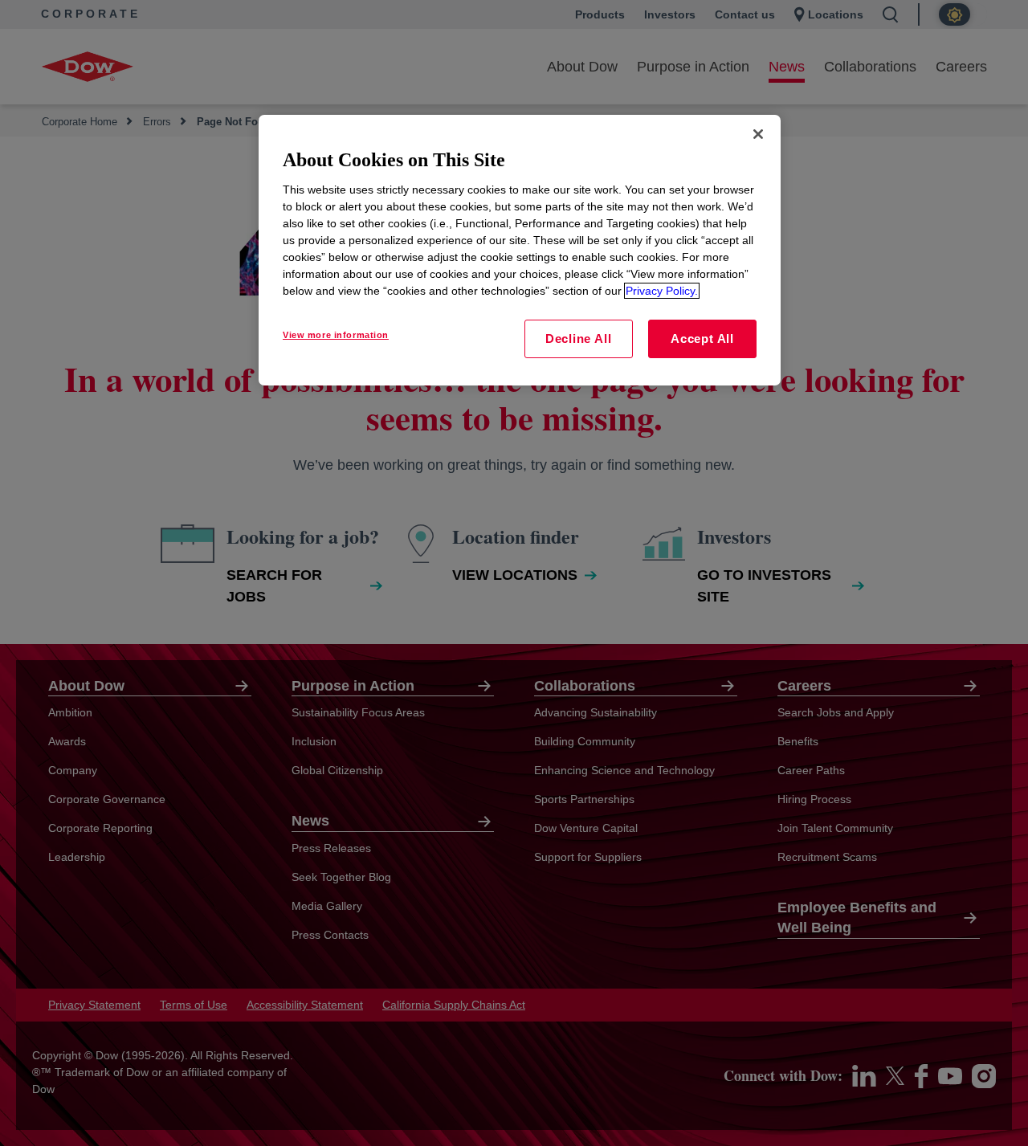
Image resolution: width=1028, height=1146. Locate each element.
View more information (336, 335)
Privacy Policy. (662, 290)
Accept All (702, 338)
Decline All (578, 338)
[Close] (758, 134)
